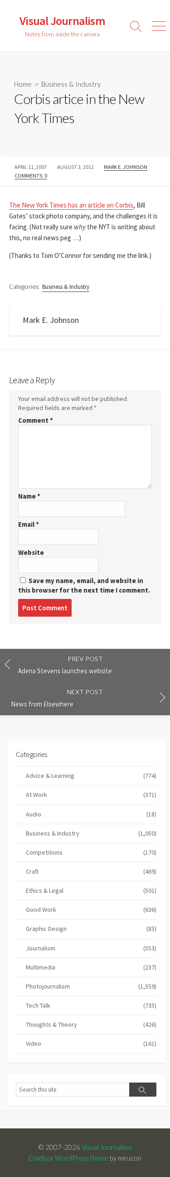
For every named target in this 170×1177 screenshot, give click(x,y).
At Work (91, 795)
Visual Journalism (106, 1147)
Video (91, 1043)
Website (31, 552)
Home (23, 84)
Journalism (91, 948)
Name (29, 496)
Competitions (91, 852)
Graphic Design (91, 929)
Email (28, 524)
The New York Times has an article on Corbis (71, 205)
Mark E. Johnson (125, 166)
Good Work (91, 909)
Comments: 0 (31, 175)
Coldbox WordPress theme (68, 1158)
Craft (91, 871)
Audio (91, 814)
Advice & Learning (91, 775)
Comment (35, 420)
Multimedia (91, 967)
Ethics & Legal (91, 890)
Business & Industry (71, 84)
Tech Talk (91, 1005)
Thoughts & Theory (91, 1024)
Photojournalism (91, 986)
